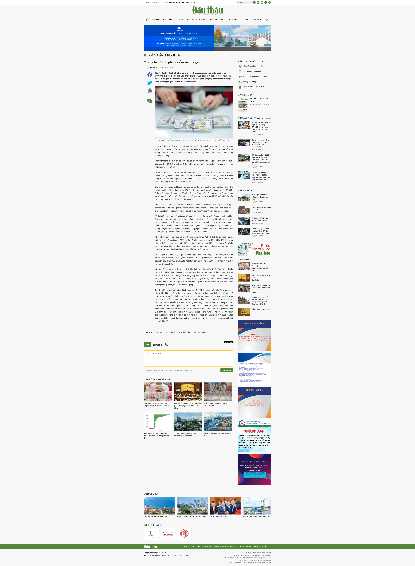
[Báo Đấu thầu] (150, 546)
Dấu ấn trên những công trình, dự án (223, 516)
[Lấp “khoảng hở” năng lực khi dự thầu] (244, 210)
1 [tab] (262, 494)
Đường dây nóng (249, 118)
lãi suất (173, 332)
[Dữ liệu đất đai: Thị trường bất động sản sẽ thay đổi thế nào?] (188, 421)
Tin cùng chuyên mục (158, 379)
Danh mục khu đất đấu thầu (253, 87)
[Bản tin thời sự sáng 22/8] (244, 312)
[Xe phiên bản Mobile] (265, 2)
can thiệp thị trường (200, 332)
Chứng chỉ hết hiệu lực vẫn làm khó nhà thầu (260, 219)
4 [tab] (267, 494)
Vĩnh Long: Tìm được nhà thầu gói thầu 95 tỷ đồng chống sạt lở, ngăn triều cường (261, 288)
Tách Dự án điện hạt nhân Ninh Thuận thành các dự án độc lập (261, 278)
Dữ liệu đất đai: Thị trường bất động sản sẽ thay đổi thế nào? (187, 434)
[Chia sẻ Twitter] (262, 2)
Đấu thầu (167, 20)
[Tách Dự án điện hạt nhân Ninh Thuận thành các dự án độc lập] (244, 278)
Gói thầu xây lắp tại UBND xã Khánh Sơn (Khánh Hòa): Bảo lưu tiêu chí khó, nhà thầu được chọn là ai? (261, 159)
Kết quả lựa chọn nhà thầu (253, 66)
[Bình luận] (149, 99)
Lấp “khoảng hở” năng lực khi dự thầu (261, 209)
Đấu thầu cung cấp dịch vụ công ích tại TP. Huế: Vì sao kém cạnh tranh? (260, 231)
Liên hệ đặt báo (214, 546)
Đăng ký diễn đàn (258, 546)
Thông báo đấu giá (250, 82)
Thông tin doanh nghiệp (256, 20)
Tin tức (156, 20)
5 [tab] (270, 494)
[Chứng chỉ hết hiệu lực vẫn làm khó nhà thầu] (244, 221)
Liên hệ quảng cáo (202, 546)
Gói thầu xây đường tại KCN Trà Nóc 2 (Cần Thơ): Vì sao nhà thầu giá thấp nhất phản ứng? (261, 176)
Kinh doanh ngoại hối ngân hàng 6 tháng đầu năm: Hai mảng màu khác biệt (157, 435)
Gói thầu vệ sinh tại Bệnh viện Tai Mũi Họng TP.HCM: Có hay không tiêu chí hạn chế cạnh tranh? (261, 127)
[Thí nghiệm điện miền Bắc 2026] (150, 534)
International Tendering (252, 71)
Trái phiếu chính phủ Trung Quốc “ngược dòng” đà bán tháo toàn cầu (157, 404)
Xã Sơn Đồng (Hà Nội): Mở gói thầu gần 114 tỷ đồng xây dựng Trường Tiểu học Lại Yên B (260, 300)
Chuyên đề (151, 494)
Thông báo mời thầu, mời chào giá (256, 76)
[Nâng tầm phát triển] (192, 506)
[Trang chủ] (147, 19)
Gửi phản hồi (267, 118)
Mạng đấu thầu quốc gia (176, 2)
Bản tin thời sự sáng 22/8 (261, 309)
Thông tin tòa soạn (189, 546)
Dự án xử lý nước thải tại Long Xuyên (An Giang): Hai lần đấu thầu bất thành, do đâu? (261, 143)
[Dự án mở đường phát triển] (258, 506)
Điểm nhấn (245, 190)
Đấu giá (179, 20)
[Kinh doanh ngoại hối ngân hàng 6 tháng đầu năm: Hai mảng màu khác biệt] (158, 421)
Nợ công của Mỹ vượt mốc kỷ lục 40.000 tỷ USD (216, 404)
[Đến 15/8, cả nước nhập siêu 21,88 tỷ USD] (218, 421)
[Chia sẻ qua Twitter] (149, 82)
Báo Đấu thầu (207, 11)
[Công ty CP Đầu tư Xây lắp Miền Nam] (184, 534)
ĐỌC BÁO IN (245, 94)
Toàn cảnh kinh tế (196, 20)
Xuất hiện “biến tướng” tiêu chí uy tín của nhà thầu (260, 197)
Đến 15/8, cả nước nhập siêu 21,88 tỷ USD (217, 434)
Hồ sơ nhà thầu (216, 20)
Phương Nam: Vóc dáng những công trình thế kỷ (159, 518)
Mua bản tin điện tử (245, 546)
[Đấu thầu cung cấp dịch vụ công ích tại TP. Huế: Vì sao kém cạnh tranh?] (244, 231)
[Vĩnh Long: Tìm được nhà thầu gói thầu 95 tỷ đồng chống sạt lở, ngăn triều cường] (244, 288)
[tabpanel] (159, 508)
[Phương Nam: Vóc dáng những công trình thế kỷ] (159, 506)
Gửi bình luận (227, 370)
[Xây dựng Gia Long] (168, 534)
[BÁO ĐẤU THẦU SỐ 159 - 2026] (243, 105)
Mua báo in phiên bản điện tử (229, 546)
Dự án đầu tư (234, 20)
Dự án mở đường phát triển (253, 516)
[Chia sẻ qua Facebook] (149, 74)
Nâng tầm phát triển (184, 516)
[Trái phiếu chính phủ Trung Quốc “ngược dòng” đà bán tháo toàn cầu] (158, 391)
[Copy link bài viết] (149, 91)
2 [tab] (264, 494)
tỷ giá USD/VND (184, 332)
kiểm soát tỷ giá (161, 332)
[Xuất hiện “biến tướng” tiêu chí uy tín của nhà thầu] (244, 197)
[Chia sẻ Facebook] (258, 2)
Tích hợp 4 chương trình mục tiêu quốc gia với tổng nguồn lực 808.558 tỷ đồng (188, 405)
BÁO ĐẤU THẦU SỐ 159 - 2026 (259, 100)
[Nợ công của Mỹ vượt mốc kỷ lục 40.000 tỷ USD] (218, 391)
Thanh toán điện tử (191, 2)
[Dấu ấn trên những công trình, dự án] (225, 506)
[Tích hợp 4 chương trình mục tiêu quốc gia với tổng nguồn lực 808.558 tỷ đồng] (188, 391)
